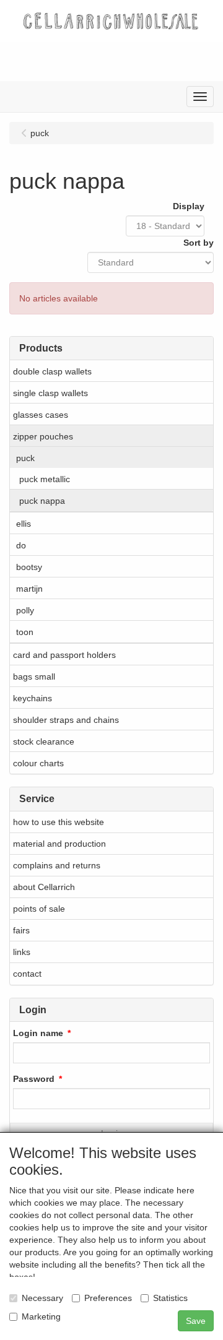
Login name (38, 1033)
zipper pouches (43, 436)
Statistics (170, 1298)
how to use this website (58, 822)
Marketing (41, 1316)
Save (196, 1321)
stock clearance (43, 741)
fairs (21, 930)
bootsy (29, 567)
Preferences (108, 1298)
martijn (29, 589)
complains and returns (56, 865)
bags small (34, 676)
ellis (23, 524)
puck (25, 458)
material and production (59, 844)
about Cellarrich (44, 887)
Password (34, 1079)
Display (188, 206)
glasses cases (40, 415)
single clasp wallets (50, 393)
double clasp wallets (52, 371)
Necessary (42, 1298)
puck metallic (44, 479)
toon (24, 632)
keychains (32, 698)
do (21, 545)
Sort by (198, 243)
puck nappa (42, 501)
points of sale (39, 909)
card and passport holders (64, 655)
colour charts (38, 763)
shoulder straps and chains (66, 720)
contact (27, 974)
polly (25, 610)
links (21, 952)
